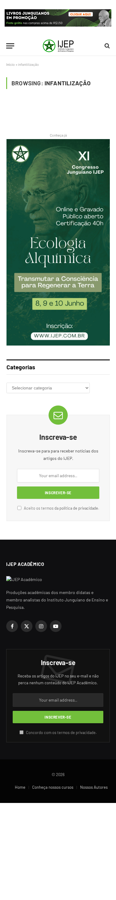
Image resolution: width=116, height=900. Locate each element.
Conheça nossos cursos (52, 787)
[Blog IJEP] (58, 46)
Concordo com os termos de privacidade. (61, 732)
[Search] (106, 46)
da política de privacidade (76, 508)
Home (20, 787)
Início (10, 64)
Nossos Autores (94, 787)
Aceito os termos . (61, 508)
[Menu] (10, 46)
